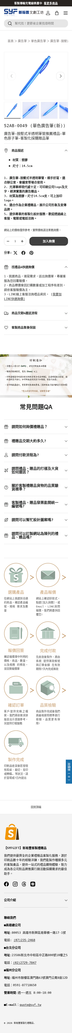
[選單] (65, 13)
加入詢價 (49, 241)
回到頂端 (36, 807)
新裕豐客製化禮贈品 (24, 1023)
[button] (56, 13)
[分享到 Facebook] (23, 253)
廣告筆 (22, 41)
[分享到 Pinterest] (31, 253)
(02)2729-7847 (24, 963)
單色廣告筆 (38, 41)
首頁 (11, 41)
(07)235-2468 (24, 940)
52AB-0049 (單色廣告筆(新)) (35, 125)
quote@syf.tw (30, 1005)
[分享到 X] (15, 253)
